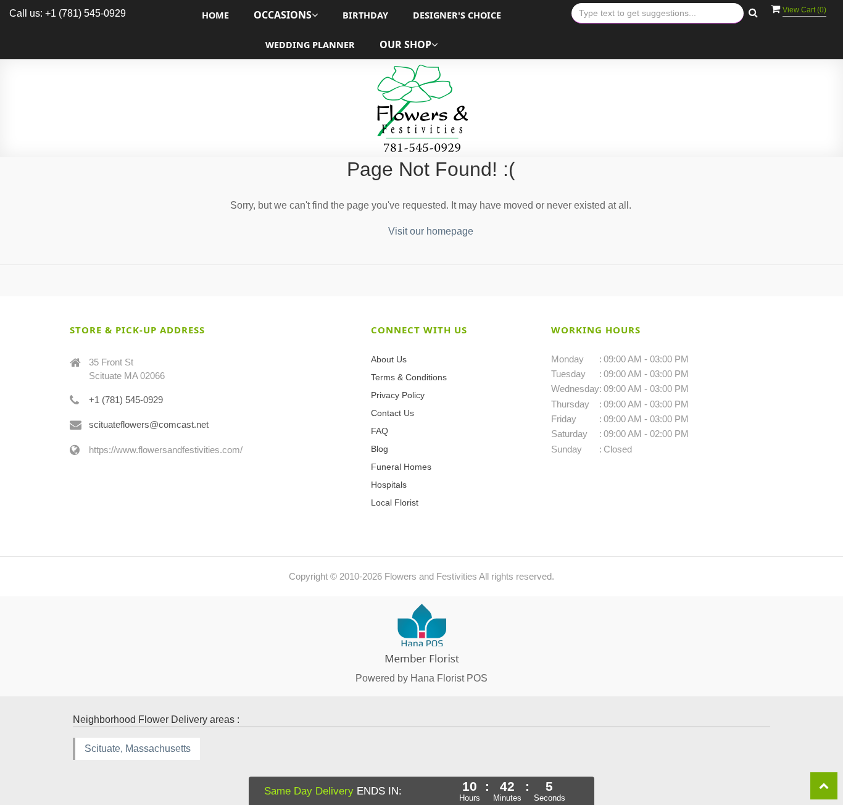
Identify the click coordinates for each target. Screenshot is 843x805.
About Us (389, 359)
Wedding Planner (310, 45)
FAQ (379, 431)
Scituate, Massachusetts (138, 748)
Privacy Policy (398, 395)
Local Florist (394, 502)
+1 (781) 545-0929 (126, 399)
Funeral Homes (401, 467)
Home (215, 15)
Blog (379, 449)
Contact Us (392, 413)
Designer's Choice (457, 15)
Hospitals (389, 485)
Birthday (365, 15)
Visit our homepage (430, 231)
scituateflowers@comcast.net (149, 424)
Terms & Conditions (409, 377)
